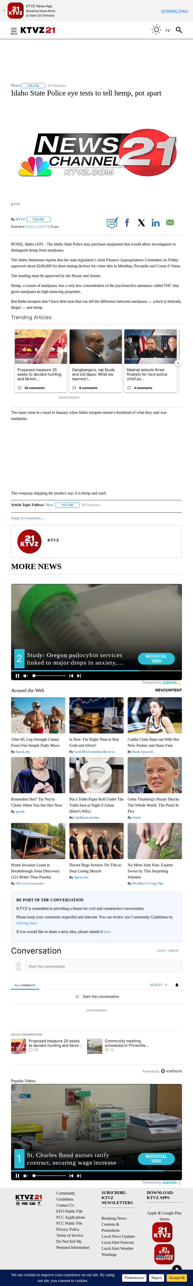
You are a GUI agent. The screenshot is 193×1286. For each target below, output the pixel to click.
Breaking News (114, 1218)
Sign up (173, 950)
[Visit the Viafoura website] (171, 1071)
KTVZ (20, 219)
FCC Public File (69, 1223)
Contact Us (65, 1205)
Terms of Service (69, 1235)
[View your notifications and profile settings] (177, 985)
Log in (161, 950)
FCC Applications (70, 1217)
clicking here (26, 923)
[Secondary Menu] (17, 30)
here (107, 931)
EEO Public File (69, 1211)
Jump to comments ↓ (27, 518)
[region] (96, 1011)
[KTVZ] (41, 30)
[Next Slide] (178, 363)
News (49, 505)
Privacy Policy (67, 1229)
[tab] (25, 985)
